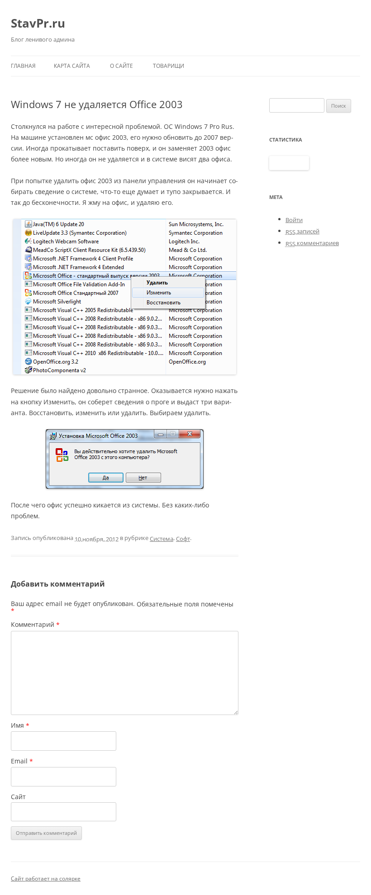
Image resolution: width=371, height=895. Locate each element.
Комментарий (35, 624)
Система (161, 539)
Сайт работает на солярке (46, 878)
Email (22, 761)
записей (302, 231)
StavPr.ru (38, 23)
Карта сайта (72, 66)
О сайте (121, 66)
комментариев (312, 243)
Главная (23, 66)
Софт (183, 539)
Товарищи (168, 66)
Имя (20, 725)
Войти (294, 220)
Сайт (18, 796)
